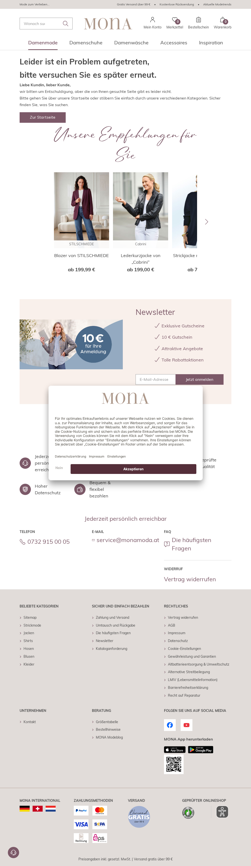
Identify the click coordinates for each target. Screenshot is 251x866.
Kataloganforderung (111, 648)
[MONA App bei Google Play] (200, 750)
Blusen (29, 656)
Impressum (176, 633)
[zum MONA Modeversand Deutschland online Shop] (25, 809)
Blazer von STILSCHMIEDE (81, 255)
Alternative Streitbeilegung (189, 672)
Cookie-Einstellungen (184, 648)
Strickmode (32, 625)
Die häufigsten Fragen (191, 544)
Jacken (29, 633)
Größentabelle (107, 722)
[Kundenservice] (13, 852)
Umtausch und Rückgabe (115, 625)
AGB (171, 625)
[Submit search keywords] (66, 23)
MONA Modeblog (109, 737)
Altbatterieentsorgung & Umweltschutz (198, 664)
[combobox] (46, 23)
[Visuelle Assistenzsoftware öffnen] (219, 812)
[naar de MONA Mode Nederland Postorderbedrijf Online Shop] (51, 809)
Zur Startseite (42, 117)
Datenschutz (178, 641)
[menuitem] (42, 44)
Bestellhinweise (108, 729)
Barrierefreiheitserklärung (188, 687)
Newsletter (104, 641)
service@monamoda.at (128, 540)
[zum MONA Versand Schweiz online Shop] (38, 809)
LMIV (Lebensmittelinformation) (192, 680)
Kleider (29, 664)
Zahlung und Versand (112, 617)
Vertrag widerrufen (190, 579)
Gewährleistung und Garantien (192, 656)
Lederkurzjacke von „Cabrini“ (141, 259)
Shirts (28, 641)
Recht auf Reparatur (184, 695)
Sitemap (30, 617)
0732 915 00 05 (48, 541)
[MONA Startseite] (108, 24)
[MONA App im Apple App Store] (175, 749)
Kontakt (30, 722)
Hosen (29, 648)
